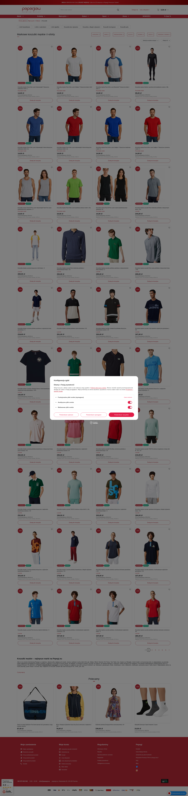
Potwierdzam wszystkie (121, 414)
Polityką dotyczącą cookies (98, 388)
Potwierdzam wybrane (66, 414)
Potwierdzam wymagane (93, 414)
